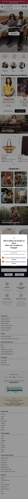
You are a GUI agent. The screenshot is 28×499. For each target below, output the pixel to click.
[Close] (26, 235)
